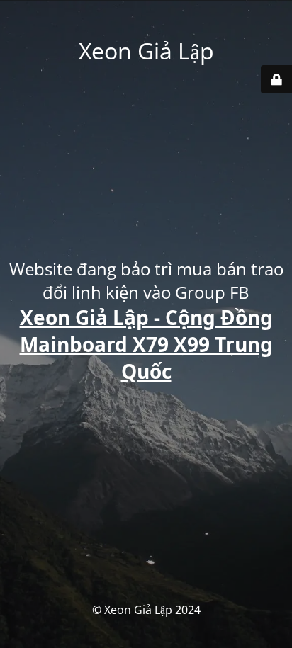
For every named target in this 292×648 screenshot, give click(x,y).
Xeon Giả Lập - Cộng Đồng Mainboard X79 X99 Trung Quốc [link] (146, 344)
